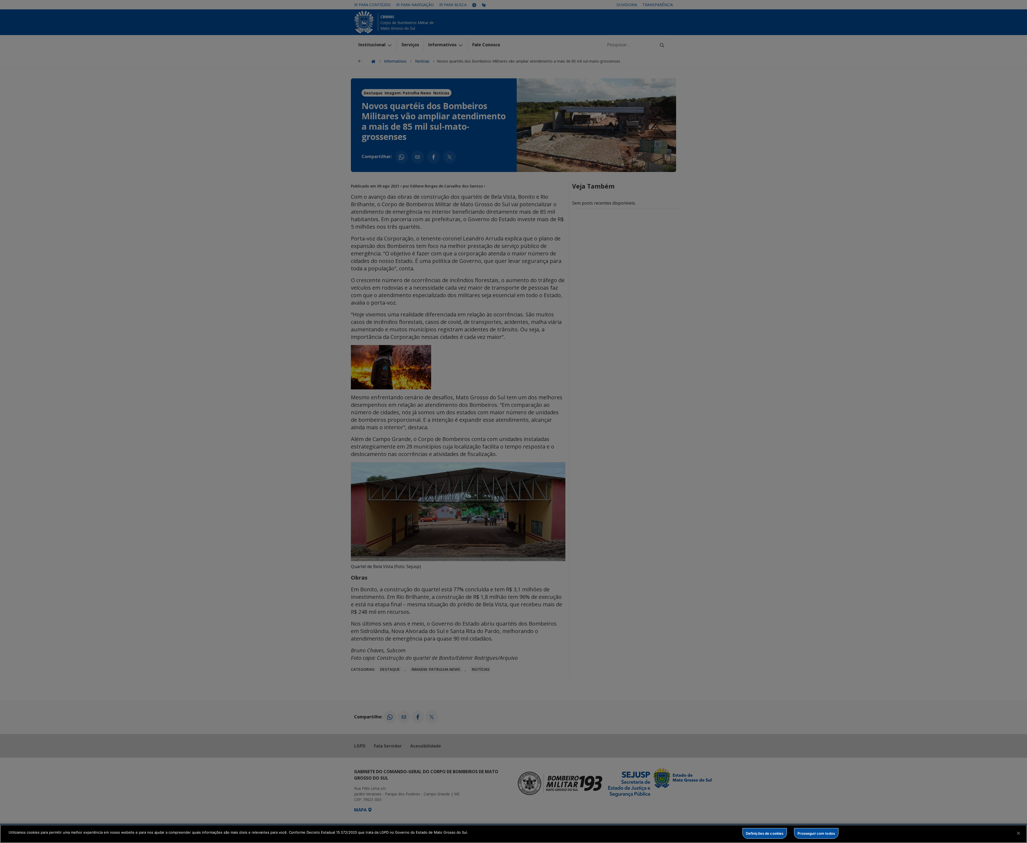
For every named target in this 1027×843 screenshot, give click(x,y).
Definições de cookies (765, 833)
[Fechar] (1018, 833)
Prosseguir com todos (816, 833)
